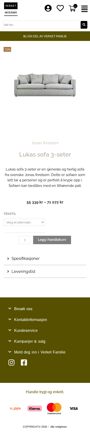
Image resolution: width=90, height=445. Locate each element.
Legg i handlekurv (52, 240)
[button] (85, 9)
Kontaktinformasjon (30, 320)
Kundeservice (26, 330)
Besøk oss (23, 309)
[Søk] (84, 25)
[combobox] (41, 25)
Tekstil (10, 214)
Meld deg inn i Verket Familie (40, 352)
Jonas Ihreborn (45, 142)
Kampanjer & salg (29, 341)
